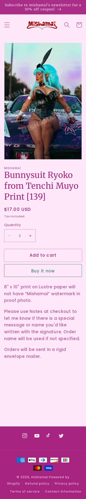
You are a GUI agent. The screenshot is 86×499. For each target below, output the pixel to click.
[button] (7, 25)
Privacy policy (67, 484)
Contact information (63, 491)
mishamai (39, 477)
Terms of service (25, 491)
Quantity (12, 225)
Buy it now (43, 271)
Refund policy (37, 484)
